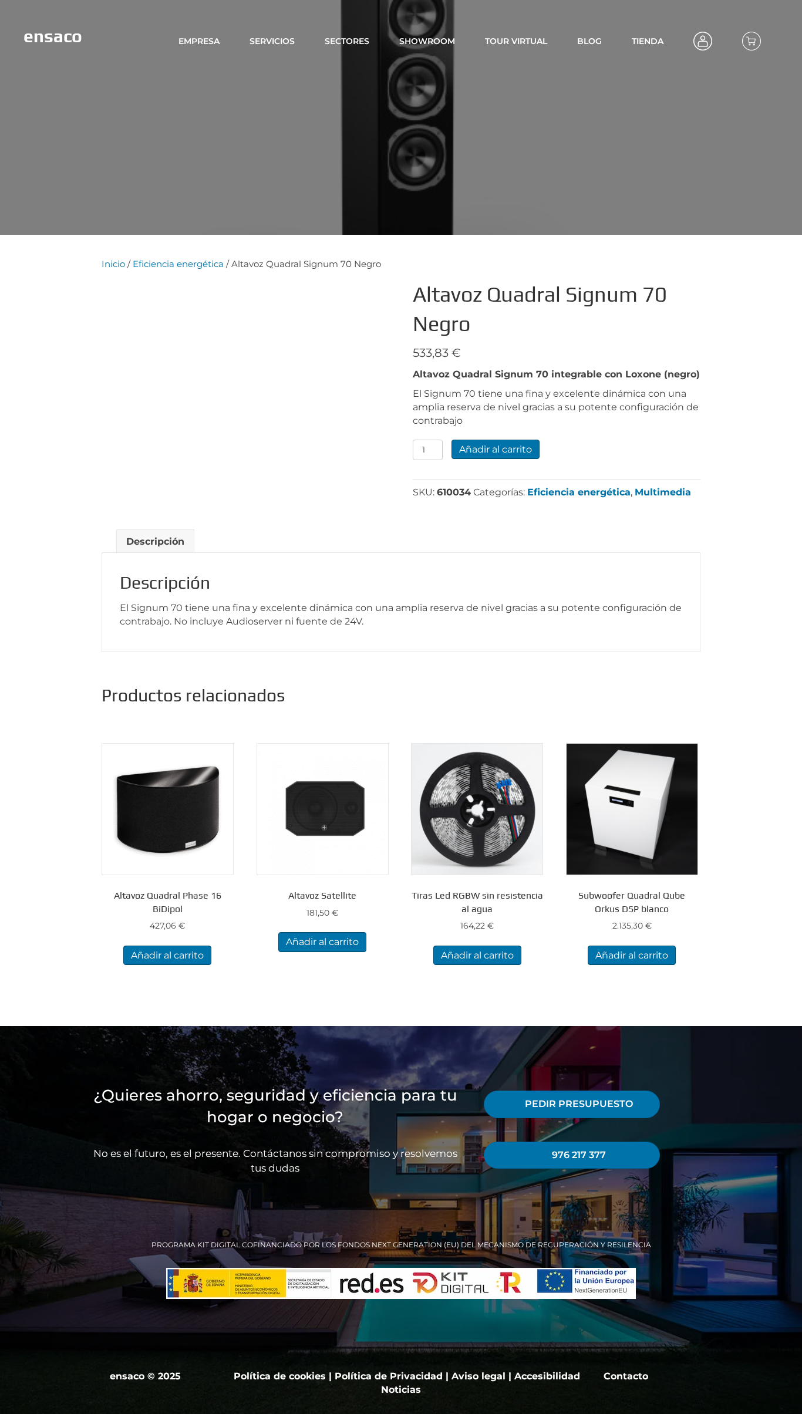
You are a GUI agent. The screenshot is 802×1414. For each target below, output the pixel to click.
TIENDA (647, 41)
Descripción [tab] (155, 541)
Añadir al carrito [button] (167, 955)
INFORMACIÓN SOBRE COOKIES (200, 1401)
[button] (107, 286)
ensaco (52, 36)
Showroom (427, 41)
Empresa (199, 41)
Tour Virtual (516, 41)
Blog (589, 41)
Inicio (113, 264)
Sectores (347, 41)
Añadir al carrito (495, 449)
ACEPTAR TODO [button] (758, 1391)
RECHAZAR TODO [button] (671, 1391)
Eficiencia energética (178, 264)
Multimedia (663, 492)
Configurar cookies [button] (580, 1391)
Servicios (272, 41)
